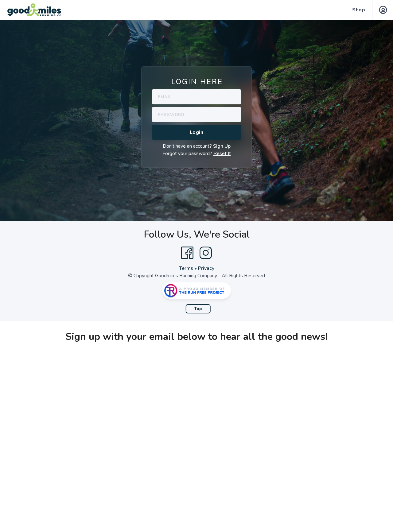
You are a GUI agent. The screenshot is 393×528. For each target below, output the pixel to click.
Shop (358, 9)
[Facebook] (187, 253)
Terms (186, 268)
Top (198, 309)
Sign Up (222, 146)
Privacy (206, 268)
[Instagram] (205, 253)
